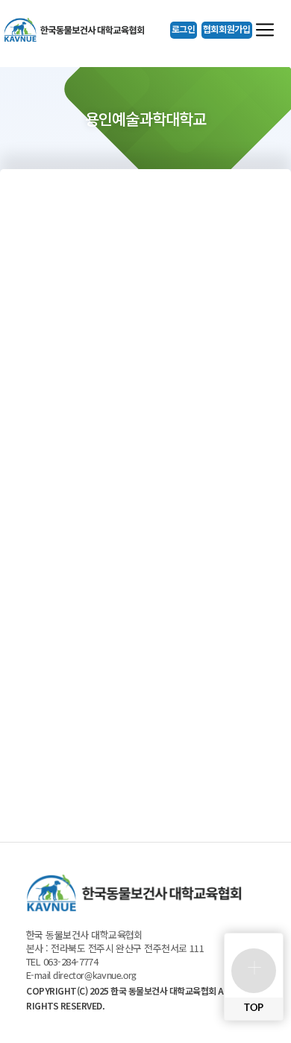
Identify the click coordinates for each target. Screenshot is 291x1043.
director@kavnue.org (95, 976)
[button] (183, 30)
